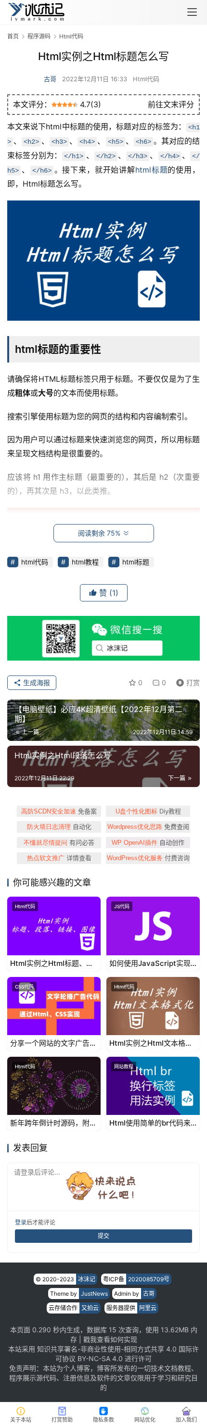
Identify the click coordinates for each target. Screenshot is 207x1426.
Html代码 (146, 79)
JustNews (94, 1293)
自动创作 (148, 842)
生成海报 (35, 682)
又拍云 (90, 1308)
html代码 (34, 562)
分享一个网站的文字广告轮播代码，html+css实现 (53, 1043)
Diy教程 (148, 811)
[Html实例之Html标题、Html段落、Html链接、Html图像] (54, 926)
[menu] (192, 12)
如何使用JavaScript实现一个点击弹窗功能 (150, 963)
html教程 (85, 562)
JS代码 (121, 906)
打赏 (186, 681)
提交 (103, 1235)
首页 (13, 36)
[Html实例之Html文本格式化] (153, 1006)
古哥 (50, 79)
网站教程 (123, 1066)
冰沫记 (86, 1279)
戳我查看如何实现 (110, 1339)
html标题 (151, 170)
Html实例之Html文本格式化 (151, 1043)
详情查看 (59, 858)
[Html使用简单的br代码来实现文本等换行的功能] (153, 1086)
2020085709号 (148, 1279)
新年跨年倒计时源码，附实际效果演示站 (53, 1123)
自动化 (59, 826)
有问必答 (59, 842)
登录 (20, 1222)
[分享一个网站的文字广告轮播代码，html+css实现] (54, 1006)
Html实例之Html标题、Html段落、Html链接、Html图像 (48, 963)
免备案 (59, 811)
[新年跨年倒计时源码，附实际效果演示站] (54, 1086)
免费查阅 (148, 826)
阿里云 (147, 1308)
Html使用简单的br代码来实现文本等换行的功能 (150, 1123)
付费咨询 (148, 858)
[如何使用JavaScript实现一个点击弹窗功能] (153, 926)
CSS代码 (24, 986)
